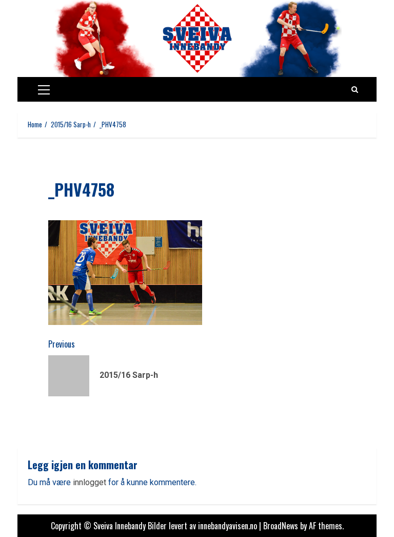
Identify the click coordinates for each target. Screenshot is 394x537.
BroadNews (280, 526)
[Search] (354, 89)
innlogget (89, 482)
